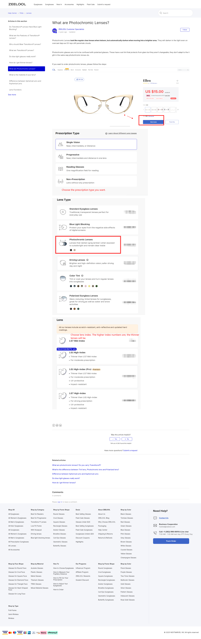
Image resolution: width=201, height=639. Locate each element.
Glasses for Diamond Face (18, 580)
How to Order (58, 590)
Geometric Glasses (60, 542)
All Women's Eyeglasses (17, 518)
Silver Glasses (126, 588)
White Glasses (126, 546)
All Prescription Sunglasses (18, 542)
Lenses (29, 13)
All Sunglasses (13, 530)
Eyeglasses (38, 4)
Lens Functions (15, 90)
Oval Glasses (58, 518)
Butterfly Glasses (59, 546)
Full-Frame (12, 610)
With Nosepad (36, 530)
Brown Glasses (126, 542)
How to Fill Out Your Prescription (60, 579)
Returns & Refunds (105, 538)
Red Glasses (125, 522)
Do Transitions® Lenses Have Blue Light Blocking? (25, 28)
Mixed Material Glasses (39, 588)
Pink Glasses (125, 534)
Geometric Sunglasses (106, 596)
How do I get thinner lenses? (20, 62)
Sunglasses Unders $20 (85, 534)
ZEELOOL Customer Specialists (71, 29)
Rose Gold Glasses (128, 600)
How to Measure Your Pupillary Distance (61, 573)
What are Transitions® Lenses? (21, 50)
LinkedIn (60, 425)
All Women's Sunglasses (17, 534)
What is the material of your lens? (22, 75)
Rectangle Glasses (60, 526)
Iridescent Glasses (127, 596)
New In (59, 4)
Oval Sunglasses (104, 572)
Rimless (11, 618)
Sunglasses (49, 4)
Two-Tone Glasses (127, 576)
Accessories (69, 4)
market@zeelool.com (167, 527)
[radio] (115, 439)
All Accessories (14, 550)
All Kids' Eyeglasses (15, 526)
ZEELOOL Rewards (83, 576)
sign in (59, 502)
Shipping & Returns (105, 534)
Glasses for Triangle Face (17, 584)
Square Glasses (59, 522)
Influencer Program (83, 568)
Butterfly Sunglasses (106, 600)
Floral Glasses (126, 568)
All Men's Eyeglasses (16, 522)
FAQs (21, 13)
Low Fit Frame (36, 526)
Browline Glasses (59, 534)
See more (12, 95)
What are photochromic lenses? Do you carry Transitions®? (76, 465)
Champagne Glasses (128, 558)
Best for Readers (37, 514)
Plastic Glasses (36, 572)
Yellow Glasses (126, 554)
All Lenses (12, 546)
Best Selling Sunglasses (85, 526)
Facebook (53, 425)
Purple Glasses (126, 572)
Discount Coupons (83, 538)
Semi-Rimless (13, 614)
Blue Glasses (125, 530)
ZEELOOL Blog (103, 518)
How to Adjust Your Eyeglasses (60, 585)
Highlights (80, 4)
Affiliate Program (82, 572)
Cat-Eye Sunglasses (105, 592)
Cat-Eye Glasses (59, 538)
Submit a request (103, 4)
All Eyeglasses (13, 514)
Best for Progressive (38, 518)
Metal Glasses (36, 576)
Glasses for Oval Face (16, 572)
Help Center (12, 13)
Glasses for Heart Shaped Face (18, 589)
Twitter (57, 425)
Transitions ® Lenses (38, 522)
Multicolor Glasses (127, 580)
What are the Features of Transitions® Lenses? (24, 36)
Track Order (171, 541)
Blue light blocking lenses (40, 538)
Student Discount (82, 580)
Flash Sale (91, 4)
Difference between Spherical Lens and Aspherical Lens (25, 82)
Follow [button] (185, 30)
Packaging (102, 526)
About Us (101, 514)
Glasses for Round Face (17, 568)
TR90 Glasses (36, 584)
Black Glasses (126, 514)
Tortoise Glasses (127, 518)
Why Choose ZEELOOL (107, 522)
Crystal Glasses (126, 550)
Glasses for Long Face (16, 594)
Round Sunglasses (105, 568)
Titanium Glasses (37, 580)
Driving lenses (36, 534)
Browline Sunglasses (106, 588)
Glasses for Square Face (17, 576)
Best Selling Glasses (83, 514)
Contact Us (163, 518)
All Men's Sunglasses (16, 538)
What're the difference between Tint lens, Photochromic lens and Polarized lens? (85, 469)
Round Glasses (58, 514)
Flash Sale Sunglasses (84, 530)
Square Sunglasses (105, 576)
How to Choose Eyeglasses (63, 568)
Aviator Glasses (59, 530)
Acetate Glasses (37, 568)
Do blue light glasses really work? (22, 56)
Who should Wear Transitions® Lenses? (25, 44)
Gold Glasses (125, 584)
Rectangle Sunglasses (106, 580)
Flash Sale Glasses (83, 518)
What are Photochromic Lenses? (22, 69)
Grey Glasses (126, 538)
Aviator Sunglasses (105, 584)
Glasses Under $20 (83, 522)
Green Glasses (126, 526)
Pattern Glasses (126, 592)
